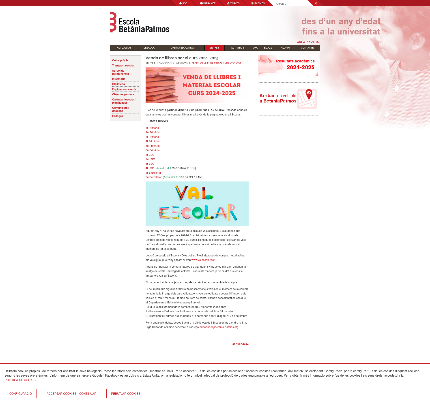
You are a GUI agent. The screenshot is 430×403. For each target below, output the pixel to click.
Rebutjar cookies (126, 393)
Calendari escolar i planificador (124, 101)
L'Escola (149, 47)
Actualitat (124, 47)
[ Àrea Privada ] (307, 42)
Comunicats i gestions (120, 109)
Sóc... (185, 3)
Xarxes (235, 3)
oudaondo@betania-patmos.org (219, 327)
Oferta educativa (182, 47)
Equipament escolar (125, 89)
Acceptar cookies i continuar (71, 393)
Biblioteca (118, 83)
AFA (255, 47)
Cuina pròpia (120, 60)
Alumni (285, 47)
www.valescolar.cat (203, 260)
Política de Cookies (21, 380)
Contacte (307, 47)
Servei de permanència (120, 72)
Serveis (215, 47)
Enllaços (117, 115)
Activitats (238, 47)
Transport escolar (123, 65)
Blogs (268, 47)
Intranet (209, 3)
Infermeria (118, 78)
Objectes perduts (123, 94)
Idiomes (259, 3)
